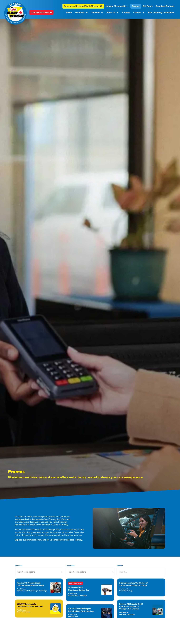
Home (69, 12)
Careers (126, 12)
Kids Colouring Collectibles (161, 12)
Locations (79, 12)
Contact (137, 12)
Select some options (26, 572)
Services (95, 12)
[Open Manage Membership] (128, 6)
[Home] (15, 13)
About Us (110, 12)
